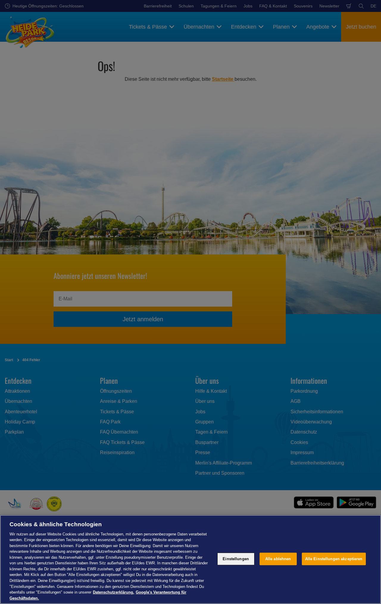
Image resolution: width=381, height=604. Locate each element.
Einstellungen (236, 559)
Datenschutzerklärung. (113, 592)
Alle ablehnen (278, 559)
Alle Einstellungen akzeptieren (334, 559)
